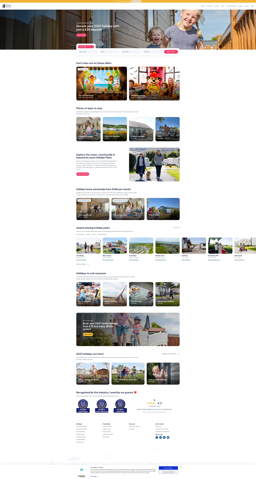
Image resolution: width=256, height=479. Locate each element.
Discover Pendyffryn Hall (214, 259)
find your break (83, 174)
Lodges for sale (106, 429)
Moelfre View (159, 256)
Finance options (107, 431)
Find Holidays (171, 52)
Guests (102, 51)
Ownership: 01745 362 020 (162, 431)
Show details (94, 476)
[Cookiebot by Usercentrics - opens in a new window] (82, 476)
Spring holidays (80, 434)
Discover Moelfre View (160, 259)
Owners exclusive (102, 234)
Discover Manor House (108, 259)
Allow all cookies (168, 468)
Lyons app (131, 429)
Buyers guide (106, 437)
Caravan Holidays (83, 46)
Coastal (88, 234)
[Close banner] (180, 466)
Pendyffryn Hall (213, 256)
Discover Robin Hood (239, 259)
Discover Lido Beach (81, 259)
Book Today (88, 334)
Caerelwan (132, 256)
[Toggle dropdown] (252, 6)
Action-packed (80, 234)
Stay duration (125, 51)
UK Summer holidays (81, 426)
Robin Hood (238, 256)
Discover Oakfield (186, 259)
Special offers (79, 442)
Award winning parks (134, 426)
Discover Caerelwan (133, 259)
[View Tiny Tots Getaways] (128, 1)
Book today (81, 35)
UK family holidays (81, 437)
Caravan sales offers (108, 434)
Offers (222, 6)
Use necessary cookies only (168, 471)
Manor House (107, 256)
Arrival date (146, 51)
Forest (93, 234)
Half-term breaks (80, 431)
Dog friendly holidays (81, 429)
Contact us (158, 426)
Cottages (240, 6)
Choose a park (82, 51)
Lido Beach (80, 256)
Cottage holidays (80, 439)
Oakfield (184, 256)
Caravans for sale (107, 426)
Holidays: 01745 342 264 (161, 429)
